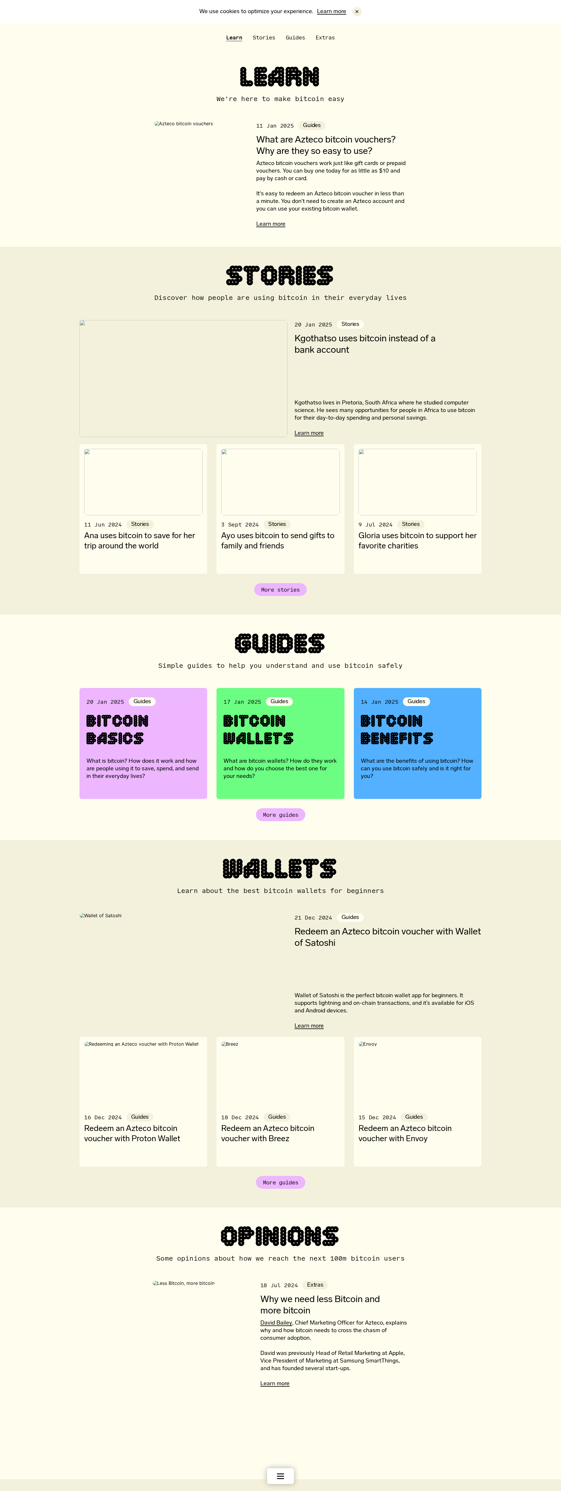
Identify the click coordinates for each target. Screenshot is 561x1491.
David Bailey (276, 1323)
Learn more (331, 12)
